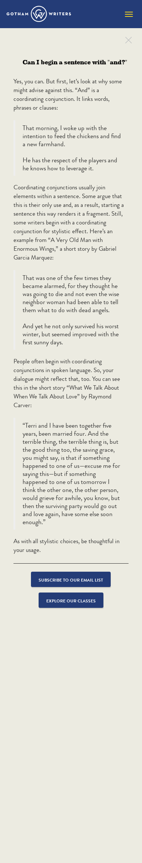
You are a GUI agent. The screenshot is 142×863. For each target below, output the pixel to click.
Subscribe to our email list (71, 580)
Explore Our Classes (71, 601)
